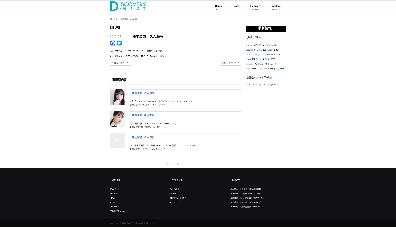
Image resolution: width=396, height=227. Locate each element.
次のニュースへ (229, 62)
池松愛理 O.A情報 (143, 137)
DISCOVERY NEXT (130, 223)
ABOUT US (114, 189)
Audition (250, 45)
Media (273, 54)
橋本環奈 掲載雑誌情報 (240, 198)
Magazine (259, 54)
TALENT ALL (175, 189)
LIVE (248, 54)
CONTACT (114, 206)
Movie (249, 59)
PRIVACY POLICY (117, 211)
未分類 (276, 68)
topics (249, 68)
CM (259, 45)
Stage (270, 64)
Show (261, 64)
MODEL (173, 193)
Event (260, 50)
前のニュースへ (121, 62)
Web (267, 68)
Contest (270, 45)
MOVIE (113, 202)
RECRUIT (114, 193)
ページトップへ (173, 163)
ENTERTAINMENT (178, 198)
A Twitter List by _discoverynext (261, 84)
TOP (112, 19)
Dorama (249, 50)
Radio (267, 59)
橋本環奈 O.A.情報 (143, 93)
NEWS (112, 198)
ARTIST (173, 202)
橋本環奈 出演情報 (143, 115)
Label (270, 50)
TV (117, 19)
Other (258, 59)
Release (249, 64)
